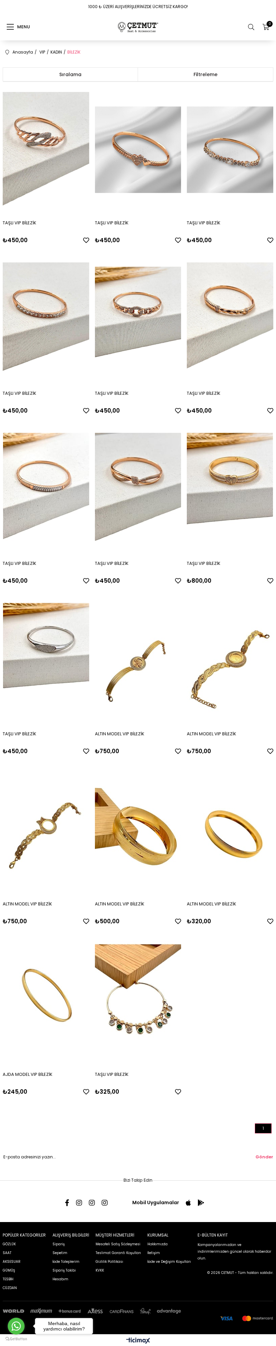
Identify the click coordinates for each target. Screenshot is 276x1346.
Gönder (264, 1157)
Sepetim (60, 1252)
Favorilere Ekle (86, 240)
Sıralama (70, 74)
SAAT (7, 1252)
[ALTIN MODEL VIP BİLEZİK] (138, 660)
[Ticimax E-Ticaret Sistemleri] (138, 1341)
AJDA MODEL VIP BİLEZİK (28, 1074)
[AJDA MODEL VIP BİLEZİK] (46, 1001)
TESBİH (8, 1279)
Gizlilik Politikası (109, 1261)
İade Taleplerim (66, 1261)
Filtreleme (205, 74)
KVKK (100, 1270)
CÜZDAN (10, 1287)
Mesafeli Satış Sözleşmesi (118, 1244)
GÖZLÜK (9, 1244)
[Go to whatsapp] (16, 1326)
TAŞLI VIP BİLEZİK (19, 223)
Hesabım (60, 1279)
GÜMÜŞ (9, 1270)
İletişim (153, 1252)
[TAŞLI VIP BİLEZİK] (46, 150)
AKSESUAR (12, 1261)
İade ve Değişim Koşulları (169, 1261)
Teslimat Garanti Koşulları (118, 1252)
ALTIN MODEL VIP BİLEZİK (119, 734)
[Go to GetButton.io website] (16, 1339)
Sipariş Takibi (64, 1270)
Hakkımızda (157, 1244)
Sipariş (59, 1244)
